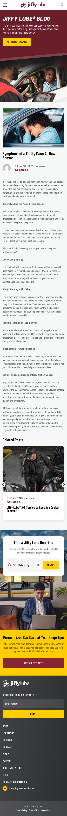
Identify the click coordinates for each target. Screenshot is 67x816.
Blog (5, 775)
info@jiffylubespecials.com (21, 788)
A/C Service (21, 170)
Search (51, 565)
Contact (8, 747)
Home (5, 726)
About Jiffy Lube (12, 768)
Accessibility (46, 810)
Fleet (6, 754)
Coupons (8, 740)
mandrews (29, 498)
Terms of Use (34, 810)
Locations (8, 733)
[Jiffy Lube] (33, 4)
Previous (3, 484)
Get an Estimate (33, 663)
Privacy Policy (21, 810)
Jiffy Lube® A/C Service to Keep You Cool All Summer (33, 509)
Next (64, 484)
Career (7, 761)
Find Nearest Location (17, 42)
